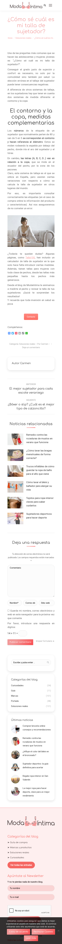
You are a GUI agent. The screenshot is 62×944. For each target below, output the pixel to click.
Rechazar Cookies (43, 931)
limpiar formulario (44, 641)
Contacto (31, 317)
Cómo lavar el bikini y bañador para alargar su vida (39, 486)
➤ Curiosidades (15, 857)
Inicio (10, 38)
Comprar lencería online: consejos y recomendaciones (37, 728)
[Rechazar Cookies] (58, 930)
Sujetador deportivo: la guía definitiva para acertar (35, 765)
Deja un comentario (31, 347)
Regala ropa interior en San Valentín (35, 778)
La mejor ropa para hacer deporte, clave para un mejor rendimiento (36, 792)
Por (42, 344)
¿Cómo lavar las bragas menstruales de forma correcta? (39, 454)
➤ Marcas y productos (19, 847)
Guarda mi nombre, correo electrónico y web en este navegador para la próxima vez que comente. (31, 614)
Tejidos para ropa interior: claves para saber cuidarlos (40, 502)
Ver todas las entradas (21, 865)
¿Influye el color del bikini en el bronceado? (36, 753)
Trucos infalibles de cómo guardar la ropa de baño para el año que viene (40, 470)
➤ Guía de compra (17, 842)
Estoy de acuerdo (18, 931)
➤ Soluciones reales (18, 852)
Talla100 (30, 257)
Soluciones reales (23, 38)
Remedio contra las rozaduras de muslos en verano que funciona (39, 438)
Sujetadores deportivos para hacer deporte (39, 515)
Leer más (31, 938)
